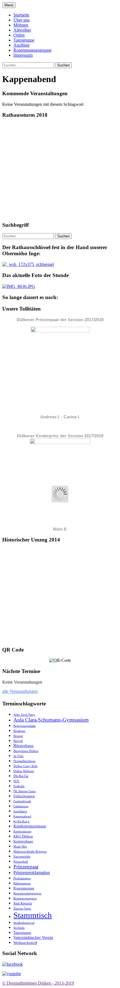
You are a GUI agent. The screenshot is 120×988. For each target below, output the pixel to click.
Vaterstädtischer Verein (33, 937)
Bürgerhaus (23, 745)
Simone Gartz (22, 908)
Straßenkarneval (23, 922)
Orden (19, 35)
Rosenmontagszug (25, 898)
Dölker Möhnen (23, 771)
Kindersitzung (22, 831)
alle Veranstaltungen (20, 691)
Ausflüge (21, 45)
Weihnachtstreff (25, 943)
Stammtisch (32, 915)
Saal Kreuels (22, 903)
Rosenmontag (23, 888)
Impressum (23, 55)
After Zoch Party (24, 714)
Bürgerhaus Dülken (26, 751)
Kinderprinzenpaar (29, 826)
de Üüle (18, 756)
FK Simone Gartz (24, 791)
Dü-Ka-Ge (20, 776)
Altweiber (22, 30)
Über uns (21, 20)
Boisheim (19, 730)
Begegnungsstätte (24, 725)
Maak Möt (20, 846)
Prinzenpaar (26, 867)
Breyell (18, 741)
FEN (16, 781)
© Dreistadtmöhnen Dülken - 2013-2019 (38, 983)
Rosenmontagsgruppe (32, 50)
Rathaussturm (22, 883)
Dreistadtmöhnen (24, 761)
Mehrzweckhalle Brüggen (30, 851)
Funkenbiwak (22, 801)
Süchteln (19, 927)
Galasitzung (20, 806)
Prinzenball (20, 861)
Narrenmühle (21, 856)
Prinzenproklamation (31, 872)
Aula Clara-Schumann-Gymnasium (51, 720)
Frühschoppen (24, 796)
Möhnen (20, 25)
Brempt (18, 736)
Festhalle (19, 786)
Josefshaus (20, 811)
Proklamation (22, 878)
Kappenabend (22, 816)
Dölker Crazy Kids (25, 766)
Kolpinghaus (23, 841)
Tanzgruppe (23, 40)
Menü (8, 5)
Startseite (21, 15)
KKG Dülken (23, 836)
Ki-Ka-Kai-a (21, 821)
